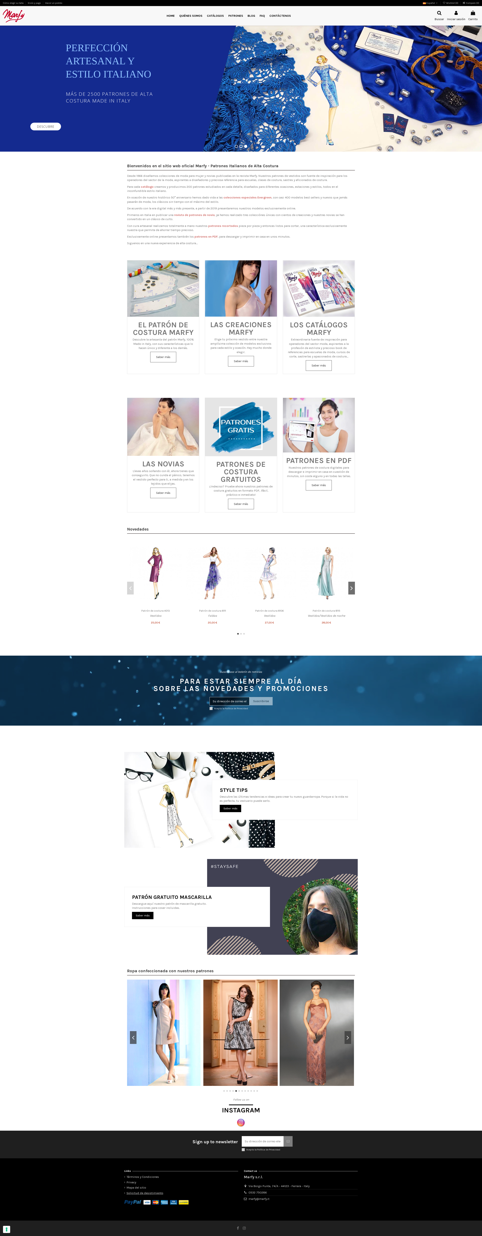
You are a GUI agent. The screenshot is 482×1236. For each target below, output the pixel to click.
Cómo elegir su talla (13, 3)
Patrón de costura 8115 (326, 610)
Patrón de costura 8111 (212, 610)
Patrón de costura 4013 (155, 610)
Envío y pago (34, 3)
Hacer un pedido (53, 3)
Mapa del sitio (136, 1187)
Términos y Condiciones (143, 1177)
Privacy (131, 1182)
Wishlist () (452, 3)
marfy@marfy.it (259, 1199)
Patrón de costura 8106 (269, 610)
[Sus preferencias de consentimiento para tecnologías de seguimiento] (6, 1229)
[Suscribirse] (288, 1141)
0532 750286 (258, 1192)
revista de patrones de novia (194, 215)
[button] (235, 16)
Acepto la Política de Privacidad (231, 708)
